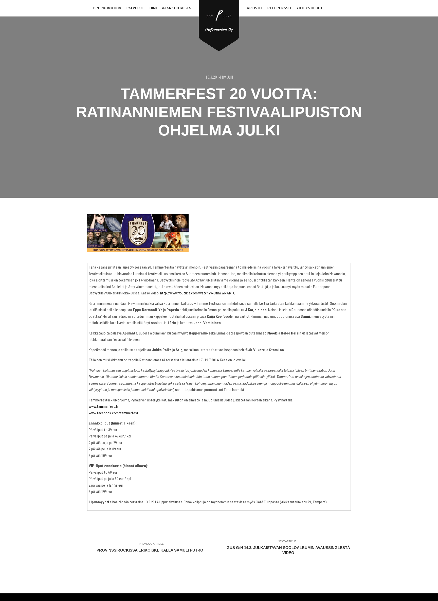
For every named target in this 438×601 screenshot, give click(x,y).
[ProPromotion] (219, 22)
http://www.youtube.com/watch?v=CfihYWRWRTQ (197, 293)
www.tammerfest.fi (103, 406)
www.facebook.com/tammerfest (113, 413)
